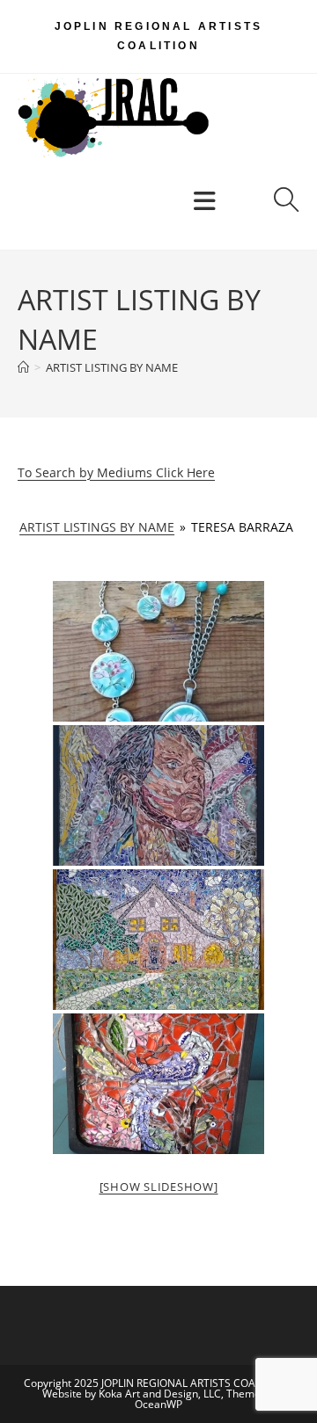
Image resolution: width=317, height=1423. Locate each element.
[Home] (23, 367)
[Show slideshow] (159, 1186)
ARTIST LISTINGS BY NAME (96, 527)
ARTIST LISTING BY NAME (112, 367)
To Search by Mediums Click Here (116, 472)
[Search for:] (280, 206)
